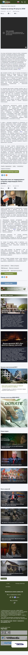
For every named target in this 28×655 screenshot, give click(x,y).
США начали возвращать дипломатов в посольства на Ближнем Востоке (13, 310)
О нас (8, 583)
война (14, 166)
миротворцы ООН (5, 270)
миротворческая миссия (16, 270)
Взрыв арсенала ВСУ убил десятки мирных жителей (12, 344)
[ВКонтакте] (2, 175)
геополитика (20, 166)
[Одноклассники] (6, 175)
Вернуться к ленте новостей (14, 591)
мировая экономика (5, 168)
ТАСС (19, 69)
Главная (3, 6)
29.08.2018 (6, 11)
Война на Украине (15, 265)
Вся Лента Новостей (10, 6)
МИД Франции (4, 268)
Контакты (8, 586)
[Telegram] (4, 175)
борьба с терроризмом (6, 166)
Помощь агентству (20, 583)
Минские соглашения (14, 268)
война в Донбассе (5, 265)
